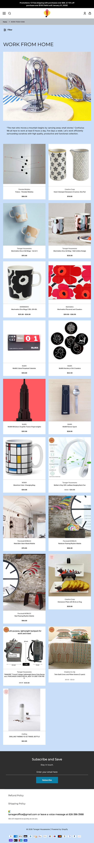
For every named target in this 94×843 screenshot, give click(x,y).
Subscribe (47, 780)
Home (5, 22)
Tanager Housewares (41, 829)
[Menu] (5, 13)
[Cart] (89, 13)
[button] (9, 13)
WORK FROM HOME (18, 22)
